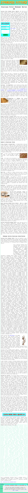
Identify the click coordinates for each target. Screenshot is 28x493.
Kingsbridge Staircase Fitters (11, 443)
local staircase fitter (19, 347)
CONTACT (19, 4)
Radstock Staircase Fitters (14, 428)
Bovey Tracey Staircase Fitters (11, 442)
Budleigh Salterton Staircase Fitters (8, 437)
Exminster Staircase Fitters (6, 438)
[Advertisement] (7, 249)
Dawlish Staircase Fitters (21, 431)
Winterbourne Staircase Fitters (15, 448)
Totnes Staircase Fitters (10, 457)
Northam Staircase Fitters (10, 444)
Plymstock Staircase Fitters (18, 438)
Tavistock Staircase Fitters (9, 436)
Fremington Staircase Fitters (17, 427)
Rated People (12, 28)
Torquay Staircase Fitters (17, 447)
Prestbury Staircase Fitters (6, 432)
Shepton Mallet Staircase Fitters (20, 459)
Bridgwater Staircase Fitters (21, 458)
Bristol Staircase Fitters (19, 445)
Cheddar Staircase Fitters (6, 427)
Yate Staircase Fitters (9, 458)
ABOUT (16, 4)
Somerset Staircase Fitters (14, 450)
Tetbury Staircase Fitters (10, 430)
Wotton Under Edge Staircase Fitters (8, 431)
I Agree (16, 490)
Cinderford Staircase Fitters (20, 446)
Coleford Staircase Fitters (21, 437)
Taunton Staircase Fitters (14, 435)
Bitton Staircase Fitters (13, 473)
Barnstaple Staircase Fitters (17, 433)
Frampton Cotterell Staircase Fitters (16, 451)
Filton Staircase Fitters (13, 475)
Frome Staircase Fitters (5, 433)
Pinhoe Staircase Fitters (15, 439)
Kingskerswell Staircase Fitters (20, 432)
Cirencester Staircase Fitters (15, 454)
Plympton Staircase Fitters (21, 436)
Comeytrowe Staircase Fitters (6, 459)
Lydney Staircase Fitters (10, 441)
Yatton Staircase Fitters (14, 455)
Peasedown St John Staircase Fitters (12, 429)
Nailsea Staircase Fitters (21, 444)
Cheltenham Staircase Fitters (16, 434)
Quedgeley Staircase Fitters (17, 472)
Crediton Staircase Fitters (16, 449)
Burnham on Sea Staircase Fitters (12, 474)
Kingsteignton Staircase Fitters (15, 452)
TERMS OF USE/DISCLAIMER (23, 4)
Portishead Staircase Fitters (16, 453)
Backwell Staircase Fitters (21, 430)
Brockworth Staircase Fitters (11, 456)
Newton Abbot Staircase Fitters (7, 445)
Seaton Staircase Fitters (14, 440)
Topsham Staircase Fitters (6, 447)
